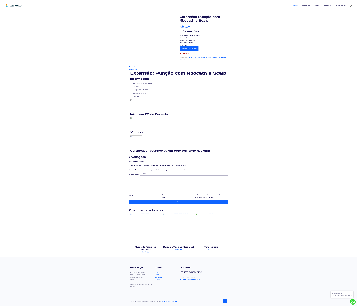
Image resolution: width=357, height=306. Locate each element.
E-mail (164, 196)
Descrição (132, 67)
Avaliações (133, 69)
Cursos (157, 274)
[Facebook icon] (218, 301)
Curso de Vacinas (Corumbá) (178, 247)
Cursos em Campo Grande (217, 57)
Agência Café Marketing (169, 301)
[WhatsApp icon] (216, 301)
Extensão (183, 60)
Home (157, 272)
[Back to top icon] (225, 301)
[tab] (178, 67)
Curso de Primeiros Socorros (145, 248)
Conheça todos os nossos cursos (198, 57)
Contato (157, 279)
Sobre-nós (158, 277)
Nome (131, 195)
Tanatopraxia (211, 247)
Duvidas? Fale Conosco (189, 48)
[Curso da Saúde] (13, 6)
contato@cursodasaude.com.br (190, 279)
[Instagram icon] (220, 301)
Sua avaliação (134, 174)
